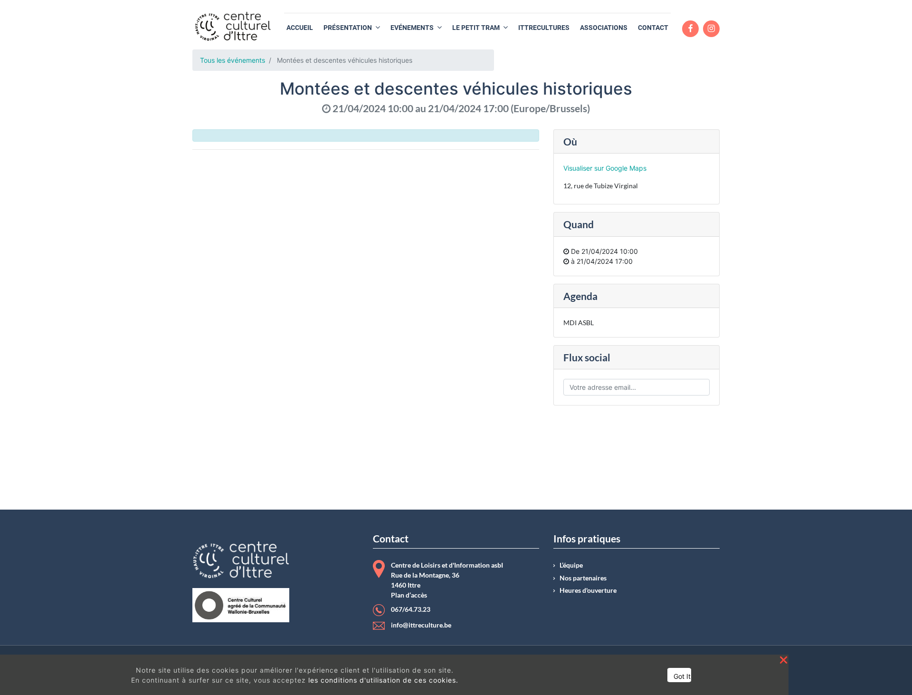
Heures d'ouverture (588, 590)
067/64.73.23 (410, 609)
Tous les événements (232, 60)
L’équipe (571, 565)
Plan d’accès (409, 595)
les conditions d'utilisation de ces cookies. (383, 680)
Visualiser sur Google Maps (604, 168)
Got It (682, 676)
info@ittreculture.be (421, 625)
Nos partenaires (583, 578)
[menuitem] (299, 28)
